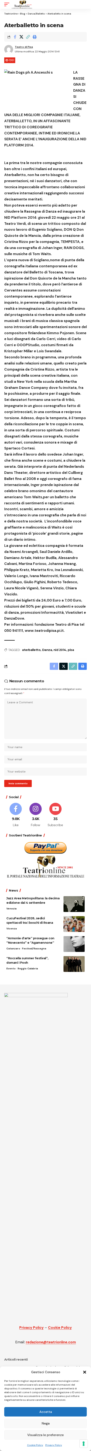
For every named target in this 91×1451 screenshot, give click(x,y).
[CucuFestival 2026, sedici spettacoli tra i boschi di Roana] (74, 924)
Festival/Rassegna (34, 948)
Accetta (45, 1412)
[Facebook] (15, 815)
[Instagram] (35, 815)
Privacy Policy (53, 1445)
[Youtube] (55, 815)
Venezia (11, 908)
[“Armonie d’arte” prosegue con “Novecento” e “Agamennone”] (74, 944)
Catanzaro (13, 948)
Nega (46, 1423)
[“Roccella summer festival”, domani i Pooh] (74, 964)
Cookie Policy (35, 1445)
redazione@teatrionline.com (51, 1342)
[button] (85, 1372)
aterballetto (31, 650)
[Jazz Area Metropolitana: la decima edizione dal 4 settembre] (74, 904)
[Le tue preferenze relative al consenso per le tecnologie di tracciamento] (84, 1444)
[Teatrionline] (21, 4)
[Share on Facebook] (15, 36)
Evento (11, 968)
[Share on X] (21, 36)
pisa (71, 650)
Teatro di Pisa (24, 47)
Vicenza (11, 928)
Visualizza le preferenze (45, 1435)
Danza (47, 650)
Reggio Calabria (28, 968)
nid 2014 (60, 650)
